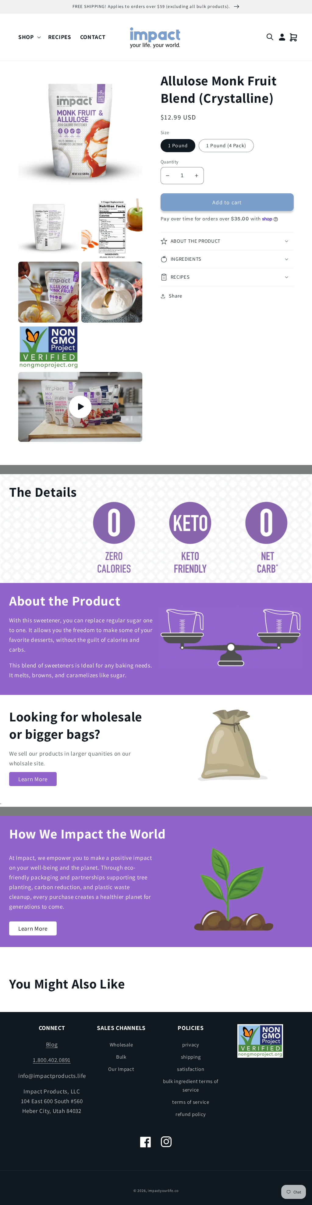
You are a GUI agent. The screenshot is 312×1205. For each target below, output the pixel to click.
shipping (191, 1056)
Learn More (33, 779)
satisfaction (190, 1069)
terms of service (190, 1102)
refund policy (191, 1114)
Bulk (121, 1056)
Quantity (170, 162)
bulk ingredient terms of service (190, 1085)
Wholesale (121, 1044)
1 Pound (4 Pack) (226, 145)
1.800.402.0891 (52, 1060)
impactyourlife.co (163, 1190)
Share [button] (175, 295)
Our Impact (121, 1069)
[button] (29, 37)
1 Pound (178, 145)
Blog (52, 1044)
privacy (190, 1044)
